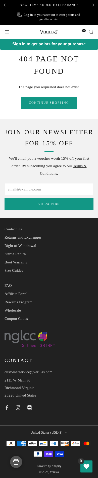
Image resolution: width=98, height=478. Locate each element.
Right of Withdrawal (20, 246)
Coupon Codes (16, 319)
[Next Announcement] (93, 5)
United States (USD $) (46, 432)
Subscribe (49, 204)
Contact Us (13, 229)
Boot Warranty (16, 262)
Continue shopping (49, 103)
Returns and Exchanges (23, 237)
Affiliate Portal (16, 294)
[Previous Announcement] (5, 5)
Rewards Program (18, 302)
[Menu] (7, 32)
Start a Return (15, 254)
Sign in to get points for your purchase (49, 44)
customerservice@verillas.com (29, 372)
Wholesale (13, 310)
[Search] (90, 31)
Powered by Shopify (49, 466)
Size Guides (14, 270)
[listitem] (49, 5)
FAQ (8, 285)
